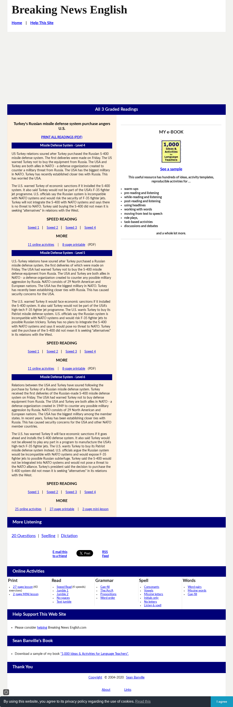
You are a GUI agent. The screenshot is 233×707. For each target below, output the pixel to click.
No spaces (63, 598)
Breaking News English (69, 9)
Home (17, 23)
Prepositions (108, 594)
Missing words (197, 590)
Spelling (48, 536)
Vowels (148, 590)
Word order (107, 598)
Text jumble (64, 601)
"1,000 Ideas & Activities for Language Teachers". (95, 654)
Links (127, 690)
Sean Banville (135, 677)
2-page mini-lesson (95, 509)
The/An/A (106, 590)
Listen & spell (152, 605)
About (106, 690)
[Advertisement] (116, 66)
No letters (150, 601)
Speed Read (64, 587)
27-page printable (62, 509)
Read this (143, 701)
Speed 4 (90, 227)
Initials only (151, 598)
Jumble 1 (62, 590)
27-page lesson (23, 587)
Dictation (69, 536)
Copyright (95, 677)
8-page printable (73, 244)
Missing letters (153, 594)
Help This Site (41, 23)
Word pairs (195, 587)
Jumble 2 (62, 594)
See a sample (171, 169)
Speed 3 (71, 227)
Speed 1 (33, 227)
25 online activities (28, 509)
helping (42, 627)
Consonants (151, 587)
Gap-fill (105, 587)
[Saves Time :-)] (171, 151)
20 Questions (24, 536)
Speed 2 (52, 227)
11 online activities (41, 244)
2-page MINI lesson (25, 594)
